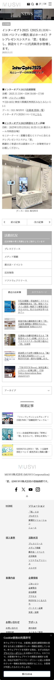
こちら (38, 114)
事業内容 (10, 577)
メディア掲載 (11, 256)
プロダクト (34, 515)
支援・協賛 (34, 612)
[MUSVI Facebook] (16, 489)
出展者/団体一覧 (34, 110)
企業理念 (33, 587)
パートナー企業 (36, 607)
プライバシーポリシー (14, 653)
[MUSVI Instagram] (38, 489)
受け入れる (27, 674)
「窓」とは (34, 511)
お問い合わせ (13, 622)
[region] (27, 656)
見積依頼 (10, 632)
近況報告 (6, 24)
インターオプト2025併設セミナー (22, 123)
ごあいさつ (34, 583)
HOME (9, 506)
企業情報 (33, 577)
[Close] (51, 635)
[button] (32, 4)
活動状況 (33, 537)
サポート (33, 622)
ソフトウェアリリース (15, 280)
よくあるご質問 (36, 632)
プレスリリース (12, 248)
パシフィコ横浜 (17, 97)
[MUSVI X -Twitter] (23, 489)
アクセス (32, 596)
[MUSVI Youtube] (31, 489)
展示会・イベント (13, 264)
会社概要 (33, 592)
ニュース (32, 527)
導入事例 (10, 537)
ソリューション (37, 506)
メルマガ (33, 567)
